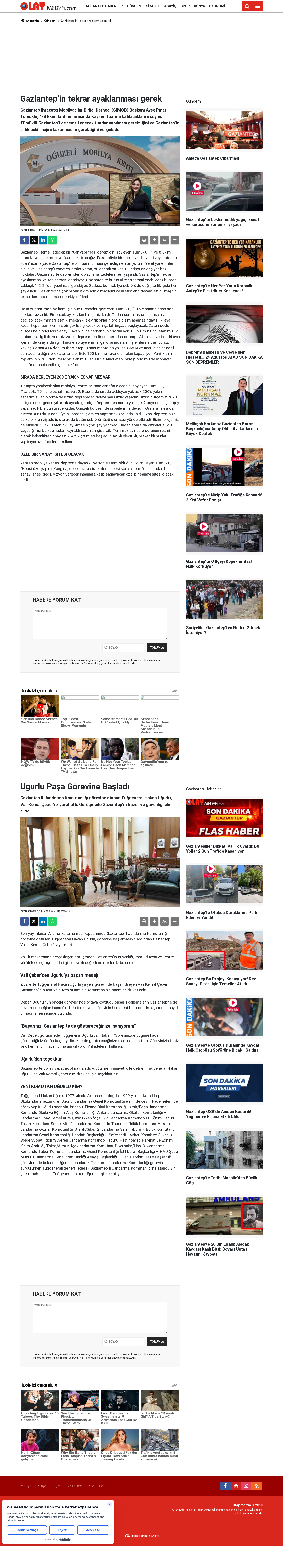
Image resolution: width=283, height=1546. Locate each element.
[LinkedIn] (43, 240)
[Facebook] (24, 240)
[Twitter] (34, 240)
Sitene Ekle (96, 1486)
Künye (42, 1486)
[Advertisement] (141, 58)
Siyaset (153, 6)
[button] (154, 240)
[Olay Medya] (48, 6)
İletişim (56, 1486)
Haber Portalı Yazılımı (145, 1536)
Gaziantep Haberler (104, 6)
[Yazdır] (144, 240)
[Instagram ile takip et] (246, 1486)
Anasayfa (32, 20)
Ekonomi (217, 6)
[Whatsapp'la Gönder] (52, 240)
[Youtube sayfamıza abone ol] (236, 1486)
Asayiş (170, 6)
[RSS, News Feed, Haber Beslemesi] (256, 1486)
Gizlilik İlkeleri (75, 1486)
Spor (185, 6)
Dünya (199, 6)
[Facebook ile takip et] (225, 1486)
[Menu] (257, 6)
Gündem (134, 6)
